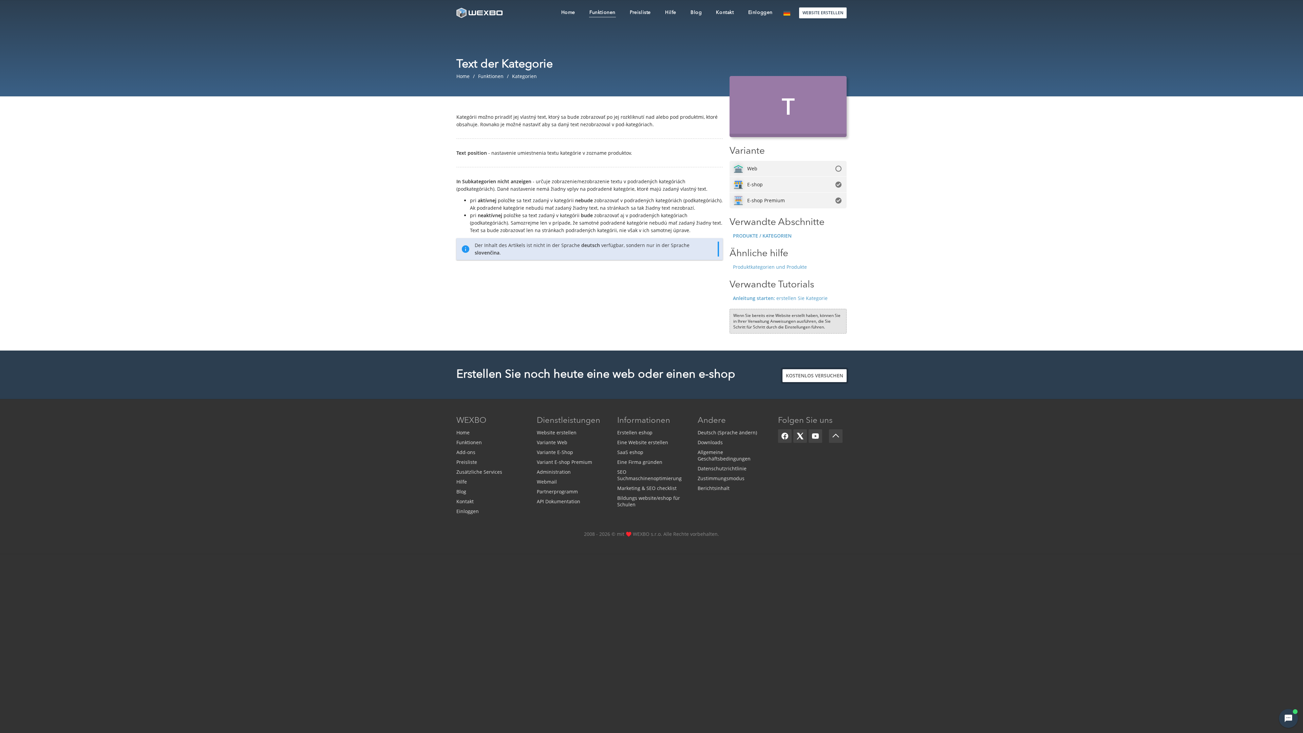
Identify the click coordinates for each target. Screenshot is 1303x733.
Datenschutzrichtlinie (722, 468)
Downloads (710, 442)
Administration (554, 472)
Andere (712, 421)
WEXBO (471, 421)
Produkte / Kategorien (762, 235)
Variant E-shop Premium (564, 462)
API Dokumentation (558, 501)
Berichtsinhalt (714, 488)
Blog (461, 491)
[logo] (480, 12)
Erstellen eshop (635, 432)
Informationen (643, 421)
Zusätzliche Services (479, 472)
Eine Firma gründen (639, 462)
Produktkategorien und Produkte (770, 267)
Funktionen (469, 442)
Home (463, 432)
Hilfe (461, 481)
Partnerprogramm (557, 491)
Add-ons (465, 452)
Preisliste (466, 462)
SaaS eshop (630, 452)
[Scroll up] (836, 436)
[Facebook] (785, 436)
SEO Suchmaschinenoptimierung (649, 475)
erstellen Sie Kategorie (780, 298)
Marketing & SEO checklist (647, 488)
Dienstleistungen (568, 421)
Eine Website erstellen (642, 442)
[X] (800, 436)
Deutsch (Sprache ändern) (727, 432)
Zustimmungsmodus (721, 478)
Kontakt (465, 501)
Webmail (547, 481)
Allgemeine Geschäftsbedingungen (724, 455)
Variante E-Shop (555, 452)
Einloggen (467, 511)
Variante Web (552, 442)
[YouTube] (815, 436)
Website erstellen (557, 432)
